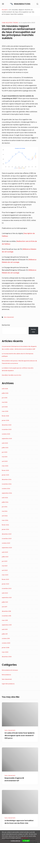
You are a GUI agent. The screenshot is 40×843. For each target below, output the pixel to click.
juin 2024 (4, 506)
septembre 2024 (7, 493)
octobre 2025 (6, 434)
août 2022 (5, 593)
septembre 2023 (7, 547)
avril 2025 (5, 461)
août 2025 (5, 443)
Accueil (4, 9)
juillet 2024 (5, 502)
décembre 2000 (7, 656)
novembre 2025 (6, 429)
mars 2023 (5, 575)
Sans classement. (9, 317)
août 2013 (5, 629)
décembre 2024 (6, 479)
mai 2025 (4, 456)
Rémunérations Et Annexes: (10, 670)
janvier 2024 (5, 529)
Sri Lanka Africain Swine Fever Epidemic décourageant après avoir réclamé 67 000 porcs (20, 735)
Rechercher (6, 325)
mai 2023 (4, 565)
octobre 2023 (6, 543)
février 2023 (5, 579)
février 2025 (5, 470)
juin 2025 (4, 452)
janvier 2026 (5, 420)
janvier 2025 (5, 475)
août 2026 (5, 388)
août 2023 (5, 552)
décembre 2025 (6, 425)
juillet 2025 (5, 447)
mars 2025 (5, 466)
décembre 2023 (6, 534)
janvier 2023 (5, 584)
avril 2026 (5, 406)
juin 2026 (4, 397)
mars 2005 (5, 652)
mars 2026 (5, 411)
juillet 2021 (5, 602)
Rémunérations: (6, 674)
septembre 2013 (7, 625)
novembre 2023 (6, 538)
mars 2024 (5, 520)
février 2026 (5, 416)
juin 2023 (4, 561)
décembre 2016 (6, 611)
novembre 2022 (6, 588)
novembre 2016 (6, 615)
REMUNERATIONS (22, 4)
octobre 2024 (6, 488)
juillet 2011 (5, 634)
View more (24, 838)
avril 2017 (4, 606)
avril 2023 (5, 570)
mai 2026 (4, 402)
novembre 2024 (6, 484)
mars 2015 (5, 620)
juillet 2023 (5, 556)
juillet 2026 (5, 393)
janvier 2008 (5, 647)
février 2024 (5, 525)
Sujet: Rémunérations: (8, 683)
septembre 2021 (7, 597)
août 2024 (5, 497)
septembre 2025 (7, 438)
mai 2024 (4, 511)
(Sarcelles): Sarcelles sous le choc (11, 375)
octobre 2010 (6, 638)
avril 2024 (5, 515)
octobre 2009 (6, 643)
